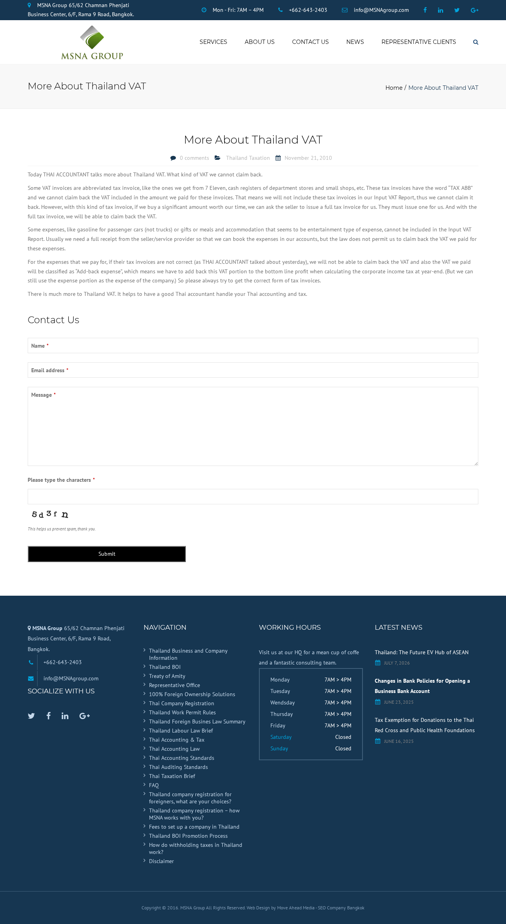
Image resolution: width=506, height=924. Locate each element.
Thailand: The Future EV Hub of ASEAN (421, 652)
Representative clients (418, 41)
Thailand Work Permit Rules (182, 712)
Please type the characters (61, 479)
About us (260, 41)
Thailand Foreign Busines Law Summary (197, 721)
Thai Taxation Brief (172, 776)
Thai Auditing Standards (178, 767)
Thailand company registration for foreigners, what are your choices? (190, 798)
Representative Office (174, 685)
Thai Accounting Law (174, 748)
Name (40, 345)
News (355, 41)
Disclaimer (161, 861)
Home (393, 87)
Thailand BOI (165, 666)
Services (213, 41)
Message (43, 394)
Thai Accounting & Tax (176, 739)
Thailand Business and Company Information (188, 654)
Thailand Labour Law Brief (181, 730)
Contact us (310, 41)
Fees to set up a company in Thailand (194, 826)
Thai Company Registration (181, 703)
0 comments (194, 157)
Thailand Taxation (248, 157)
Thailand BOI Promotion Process (188, 835)
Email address (49, 370)
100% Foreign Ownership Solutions (192, 694)
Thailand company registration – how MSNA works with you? (194, 814)
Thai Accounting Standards (181, 757)
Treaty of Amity (167, 676)
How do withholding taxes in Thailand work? (195, 848)
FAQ (154, 785)
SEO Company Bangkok (341, 908)
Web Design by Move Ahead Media (281, 908)
